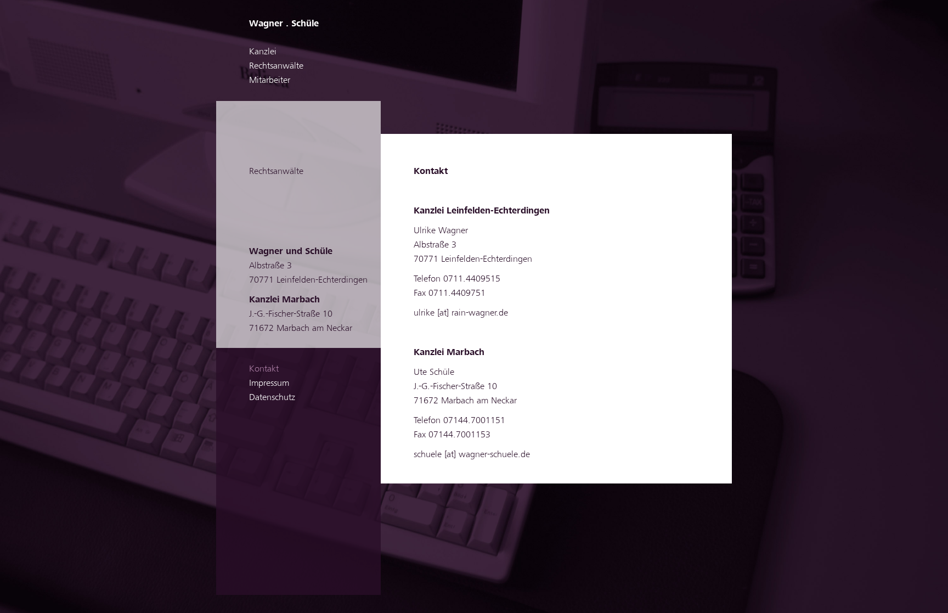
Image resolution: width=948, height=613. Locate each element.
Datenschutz (272, 397)
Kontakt (264, 368)
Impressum (269, 383)
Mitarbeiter (269, 80)
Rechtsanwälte (276, 65)
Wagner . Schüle (284, 23)
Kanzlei (262, 51)
